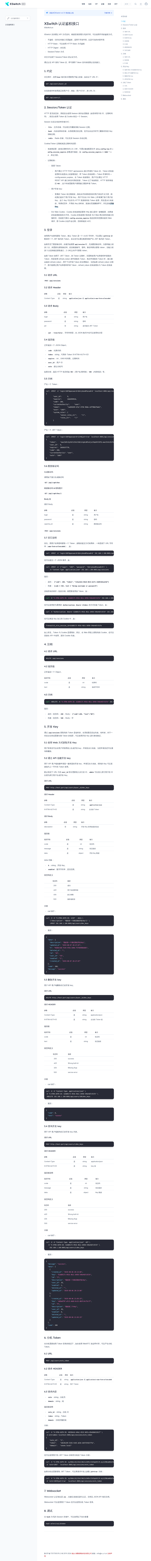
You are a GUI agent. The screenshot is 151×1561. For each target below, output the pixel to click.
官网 (83, 4)
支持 (109, 4)
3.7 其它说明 (126, 50)
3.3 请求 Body (127, 38)
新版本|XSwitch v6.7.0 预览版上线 (62, 13)
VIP (96, 4)
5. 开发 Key (125, 66)
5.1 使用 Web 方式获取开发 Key (132, 70)
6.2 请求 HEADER (128, 89)
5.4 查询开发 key (128, 79)
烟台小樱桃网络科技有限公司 (82, 1553)
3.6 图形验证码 (127, 47)
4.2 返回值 (126, 60)
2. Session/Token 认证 (129, 25)
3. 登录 (123, 28)
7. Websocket (126, 95)
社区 (90, 4)
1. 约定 (123, 21)
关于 (116, 4)
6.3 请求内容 (126, 92)
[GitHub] (146, 4)
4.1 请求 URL (126, 57)
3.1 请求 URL (126, 31)
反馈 (102, 4)
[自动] (141, 4)
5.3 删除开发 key (128, 76)
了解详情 (108, 13)
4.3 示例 (125, 63)
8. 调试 (123, 99)
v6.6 (126, 4)
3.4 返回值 (126, 41)
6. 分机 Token (126, 82)
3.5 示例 (125, 44)
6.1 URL (125, 86)
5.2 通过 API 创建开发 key (130, 73)
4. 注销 (123, 54)
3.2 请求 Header (128, 35)
